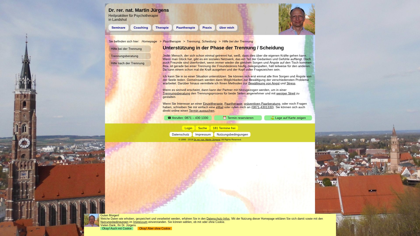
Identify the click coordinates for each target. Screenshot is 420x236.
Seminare (118, 27)
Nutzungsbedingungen (232, 134)
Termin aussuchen (201, 110)
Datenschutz (180, 134)
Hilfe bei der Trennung (237, 41)
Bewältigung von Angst (264, 83)
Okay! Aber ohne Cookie (155, 228)
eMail (219, 107)
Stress (291, 83)
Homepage (149, 41)
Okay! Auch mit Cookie (116, 228)
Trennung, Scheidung (201, 41)
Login (188, 128)
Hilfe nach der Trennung (127, 63)
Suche (202, 128)
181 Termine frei (224, 128)
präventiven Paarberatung (262, 103)
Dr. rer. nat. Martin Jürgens (207, 139)
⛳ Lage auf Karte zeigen (288, 118)
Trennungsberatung (176, 93)
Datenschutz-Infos (218, 218)
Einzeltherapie (213, 103)
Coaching (141, 27)
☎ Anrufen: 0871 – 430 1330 (188, 118)
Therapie (162, 27)
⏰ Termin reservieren (238, 118)
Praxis (207, 27)
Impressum (203, 134)
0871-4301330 (262, 107)
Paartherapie (185, 27)
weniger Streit (285, 93)
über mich (226, 27)
